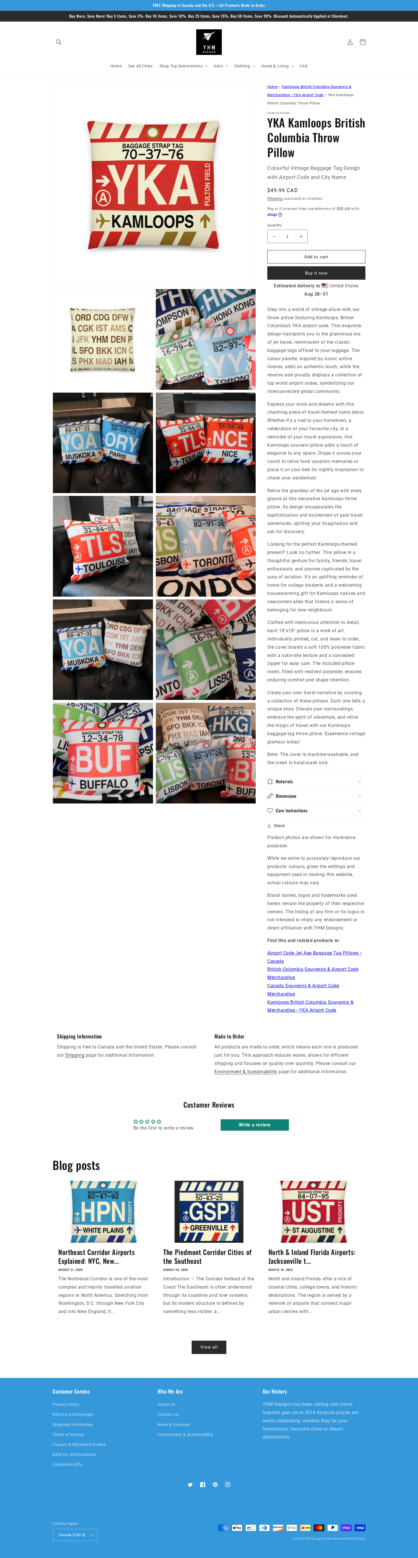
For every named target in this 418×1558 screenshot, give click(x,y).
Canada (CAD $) (72, 1535)
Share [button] (279, 825)
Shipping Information (73, 1424)
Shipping (275, 199)
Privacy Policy (66, 1404)
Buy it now (316, 273)
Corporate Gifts (67, 1464)
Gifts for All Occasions (74, 1454)
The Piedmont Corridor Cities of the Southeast (207, 1256)
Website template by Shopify (345, 1538)
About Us (166, 1404)
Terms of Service (68, 1434)
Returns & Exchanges (73, 1414)
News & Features (174, 1424)
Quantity (274, 225)
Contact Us (168, 1414)
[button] (59, 42)
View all (209, 1347)
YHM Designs (314, 1538)
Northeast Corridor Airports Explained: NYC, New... (96, 1256)
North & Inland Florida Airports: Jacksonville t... (312, 1256)
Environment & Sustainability (245, 1071)
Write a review (254, 1125)
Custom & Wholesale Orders (79, 1444)
